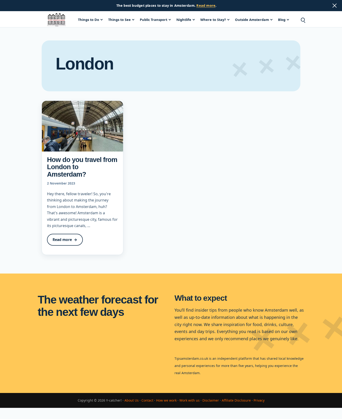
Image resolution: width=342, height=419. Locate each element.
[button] (303, 20)
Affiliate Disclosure (236, 400)
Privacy (259, 400)
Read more (205, 5)
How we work (166, 400)
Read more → (68, 241)
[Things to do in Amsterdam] (56, 19)
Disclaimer (210, 400)
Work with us (189, 400)
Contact (147, 400)
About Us (131, 400)
